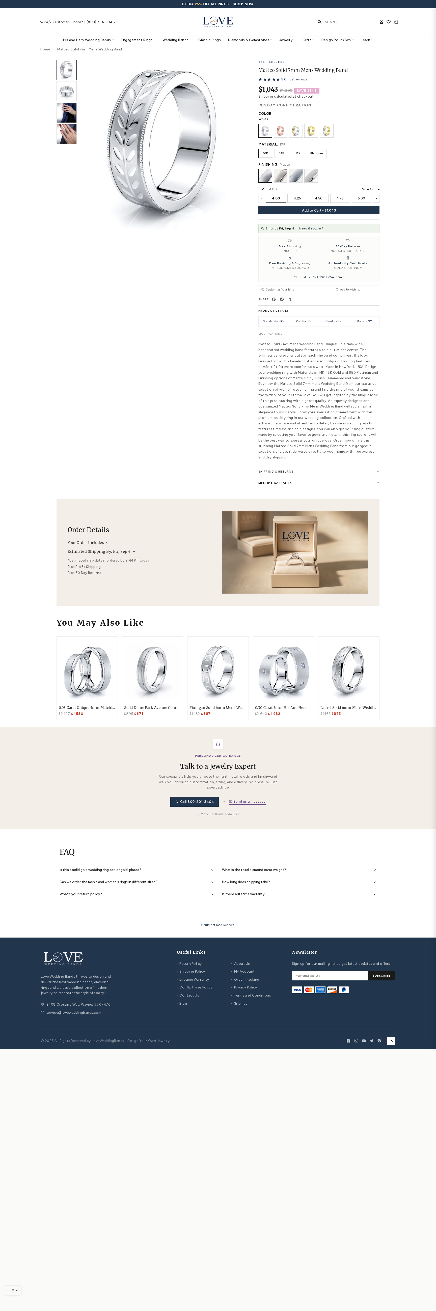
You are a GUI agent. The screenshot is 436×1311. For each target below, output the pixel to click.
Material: (268, 144)
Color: (265, 113)
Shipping (265, 96)
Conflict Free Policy (194, 987)
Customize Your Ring (280, 289)
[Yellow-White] (326, 131)
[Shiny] (280, 176)
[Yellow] (311, 131)
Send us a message (249, 801)
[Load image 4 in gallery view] (67, 134)
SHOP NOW (243, 4)
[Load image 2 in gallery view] (67, 91)
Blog (182, 1003)
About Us (240, 964)
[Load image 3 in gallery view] (67, 113)
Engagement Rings (137, 40)
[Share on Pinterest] (274, 299)
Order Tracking (245, 979)
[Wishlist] (389, 22)
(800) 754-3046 (330, 277)
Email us (304, 277)
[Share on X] (290, 299)
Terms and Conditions (251, 995)
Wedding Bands (175, 40)
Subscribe (381, 975)
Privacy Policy (244, 987)
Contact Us (188, 995)
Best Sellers (271, 62)
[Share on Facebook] (282, 299)
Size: (263, 189)
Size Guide (370, 189)
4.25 (297, 198)
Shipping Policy (191, 971)
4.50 (318, 198)
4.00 (276, 198)
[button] (282, 79)
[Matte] (265, 176)
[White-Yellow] (296, 131)
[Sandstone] (311, 176)
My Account (243, 971)
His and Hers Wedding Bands (87, 40)
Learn (365, 40)
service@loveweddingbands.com (73, 1012)
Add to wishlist (350, 289)
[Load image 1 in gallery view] (67, 70)
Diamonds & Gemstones (248, 40)
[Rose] (280, 131)
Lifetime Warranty (193, 979)
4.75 (340, 198)
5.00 (361, 198)
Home (45, 49)
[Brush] (296, 176)
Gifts (307, 40)
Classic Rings (209, 40)
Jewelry (286, 40)
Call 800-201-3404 (197, 802)
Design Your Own (336, 40)
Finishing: (268, 164)
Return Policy (189, 964)
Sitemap (239, 1003)
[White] (265, 131)
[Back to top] (391, 1041)
